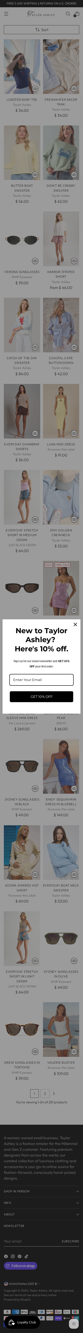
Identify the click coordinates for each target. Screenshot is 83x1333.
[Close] (75, 624)
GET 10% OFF (42, 697)
